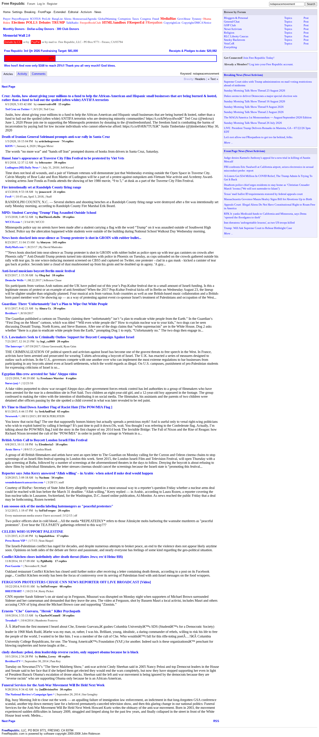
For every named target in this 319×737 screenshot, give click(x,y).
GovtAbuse (184, 18)
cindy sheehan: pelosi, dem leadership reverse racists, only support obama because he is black (70, 652)
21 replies (59, 191)
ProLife (46, 18)
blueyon (45, 242)
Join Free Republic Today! (258, 57)
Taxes (135, 18)
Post (306, 18)
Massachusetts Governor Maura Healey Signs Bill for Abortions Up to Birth (268, 199)
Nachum (44, 477)
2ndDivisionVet (48, 689)
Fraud (155, 18)
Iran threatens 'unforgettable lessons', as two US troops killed (259, 222)
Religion (229, 32)
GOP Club (230, 25)
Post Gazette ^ (14, 566)
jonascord (45, 191)
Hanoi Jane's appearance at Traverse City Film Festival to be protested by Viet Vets (63, 158)
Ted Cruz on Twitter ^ (18, 109)
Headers (200, 79)
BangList (57, 18)
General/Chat (232, 21)
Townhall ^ (12, 620)
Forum (31, 3)
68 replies (66, 586)
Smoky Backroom (234, 39)
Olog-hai (44, 275)
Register (52, 3)
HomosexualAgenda (85, 18)
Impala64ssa (46, 536)
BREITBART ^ (14, 591)
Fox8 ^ (9, 196)
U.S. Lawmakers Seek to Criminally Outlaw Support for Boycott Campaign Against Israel (68, 337)
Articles (8, 74)
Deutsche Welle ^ (15, 280)
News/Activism (233, 29)
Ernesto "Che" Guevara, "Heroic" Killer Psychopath (41, 611)
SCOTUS (35, 18)
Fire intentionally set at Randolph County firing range (41, 187)
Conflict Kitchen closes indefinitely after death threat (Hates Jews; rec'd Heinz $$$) (62, 557)
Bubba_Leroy (47, 656)
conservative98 (47, 104)
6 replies (71, 378)
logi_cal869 (47, 341)
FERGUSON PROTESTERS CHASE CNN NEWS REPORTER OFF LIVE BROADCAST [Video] (76, 582)
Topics (288, 18)
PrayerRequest (20, 18)
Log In (41, 3)
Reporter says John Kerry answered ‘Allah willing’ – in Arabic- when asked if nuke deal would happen (77, 473)
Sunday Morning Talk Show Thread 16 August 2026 (254, 101)
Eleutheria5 (46, 444)
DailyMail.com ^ (15, 247)
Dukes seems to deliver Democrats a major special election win (260, 96)
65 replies (63, 411)
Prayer (6, 18)
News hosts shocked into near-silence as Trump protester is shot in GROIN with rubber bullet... (71, 238)
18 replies (61, 444)
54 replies (57, 477)
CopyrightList (172, 22)
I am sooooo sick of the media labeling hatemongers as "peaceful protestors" (57, 506)
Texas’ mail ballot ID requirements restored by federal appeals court (263, 194)
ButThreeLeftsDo (49, 217)
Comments (39, 73)
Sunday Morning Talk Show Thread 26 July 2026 (253, 122)
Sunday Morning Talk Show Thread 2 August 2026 (254, 112)
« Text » (213, 79)
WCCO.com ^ (13, 222)
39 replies (60, 162)
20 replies (63, 341)
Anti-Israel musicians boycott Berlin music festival (38, 271)
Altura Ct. (45, 308)
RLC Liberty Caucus (236, 36)
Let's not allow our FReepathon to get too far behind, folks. (258, 137)
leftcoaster (45, 162)
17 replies (63, 536)
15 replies (64, 104)
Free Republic (13, 3)
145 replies (59, 242)
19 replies (68, 217)
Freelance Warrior (52, 378)
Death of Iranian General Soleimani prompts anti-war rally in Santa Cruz (56, 137)
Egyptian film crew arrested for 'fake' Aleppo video (39, 374)
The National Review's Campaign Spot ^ (30, 694)
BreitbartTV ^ (14, 661)
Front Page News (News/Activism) (244, 151)
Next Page (8, 86)
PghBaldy (47, 561)
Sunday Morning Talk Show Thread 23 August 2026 (254, 90)
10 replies (58, 275)
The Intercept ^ (14, 346)
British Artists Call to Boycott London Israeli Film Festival (44, 440)
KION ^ (10, 146)
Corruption (124, 18)
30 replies (68, 615)
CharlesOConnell (49, 615)
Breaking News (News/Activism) (243, 75)
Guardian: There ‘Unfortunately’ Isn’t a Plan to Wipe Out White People (55, 304)
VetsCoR (229, 43)
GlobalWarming (107, 18)
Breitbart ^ (12, 313)
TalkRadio (72, 22)
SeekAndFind (47, 411)
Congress (145, 18)
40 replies (64, 656)
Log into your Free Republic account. (271, 64)
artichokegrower (49, 141)
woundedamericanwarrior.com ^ (25, 482)
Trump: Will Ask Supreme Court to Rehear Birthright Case (258, 228)
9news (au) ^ (12, 383)
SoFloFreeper (47, 510)
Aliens (67, 18)
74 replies (68, 141)
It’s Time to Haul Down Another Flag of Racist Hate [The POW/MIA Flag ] (57, 407)
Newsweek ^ (12, 416)
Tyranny (197, 18)
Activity (22, 73)
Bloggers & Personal (236, 18)
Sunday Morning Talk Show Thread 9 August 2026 (254, 106)
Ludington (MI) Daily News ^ (23, 167)
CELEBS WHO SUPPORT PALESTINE (32, 531)
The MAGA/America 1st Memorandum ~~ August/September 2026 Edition (268, 117)
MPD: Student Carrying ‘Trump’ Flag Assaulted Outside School (49, 212)
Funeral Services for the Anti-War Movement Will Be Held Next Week (53, 685)
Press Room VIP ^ (16, 540)
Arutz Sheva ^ (14, 449)
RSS (216, 721)
